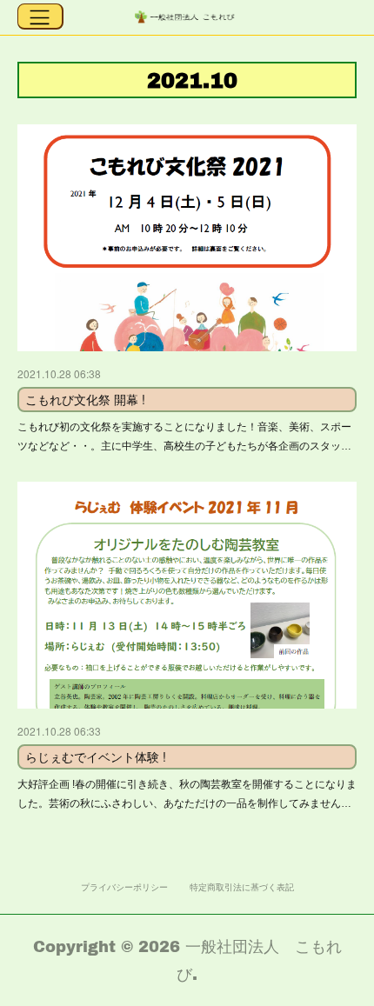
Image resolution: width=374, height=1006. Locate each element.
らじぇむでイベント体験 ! (95, 756)
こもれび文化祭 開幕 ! (85, 399)
